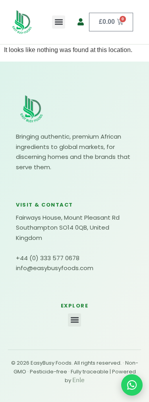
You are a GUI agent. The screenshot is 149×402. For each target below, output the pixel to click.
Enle (78, 380)
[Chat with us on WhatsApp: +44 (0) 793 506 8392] (132, 385)
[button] (58, 22)
